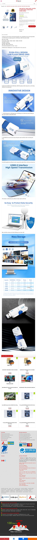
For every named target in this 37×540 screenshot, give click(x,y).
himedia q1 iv (31, 489)
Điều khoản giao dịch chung (5, 436)
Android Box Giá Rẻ (10, 489)
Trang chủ (2, 6)
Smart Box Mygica (3, 489)
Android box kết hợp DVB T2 (5, 491)
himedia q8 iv (7, 490)
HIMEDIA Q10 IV (12, 490)
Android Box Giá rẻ (17, 488)
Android (10, 488)
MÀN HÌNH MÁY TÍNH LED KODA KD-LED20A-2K (27, 387)
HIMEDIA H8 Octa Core (19, 490)
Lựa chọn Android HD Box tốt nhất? (25, 436)
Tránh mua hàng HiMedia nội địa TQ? (25, 438)
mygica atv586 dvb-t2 (19, 491)
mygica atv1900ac (12, 491)
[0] (35, 1)
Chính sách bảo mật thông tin (6, 433)
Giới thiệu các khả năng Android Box (25, 433)
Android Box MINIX (31, 488)
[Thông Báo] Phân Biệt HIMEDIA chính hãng (26, 437)
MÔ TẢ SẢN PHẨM (4, 34)
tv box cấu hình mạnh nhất (27, 490)
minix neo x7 (31, 491)
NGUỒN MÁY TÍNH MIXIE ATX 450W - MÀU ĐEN (9, 369)
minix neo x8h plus (25, 491)
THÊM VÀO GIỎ (32, 26)
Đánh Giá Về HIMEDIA (17, 489)
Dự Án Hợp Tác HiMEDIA (24, 489)
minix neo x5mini (3, 492)
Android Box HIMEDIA (24, 488)
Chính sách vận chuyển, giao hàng (6, 437)
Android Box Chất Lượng (4, 488)
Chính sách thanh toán (5, 438)
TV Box (13, 488)
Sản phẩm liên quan (7, 356)
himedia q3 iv (3, 490)
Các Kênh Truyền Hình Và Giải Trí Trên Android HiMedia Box (27, 440)
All (5, 6)
